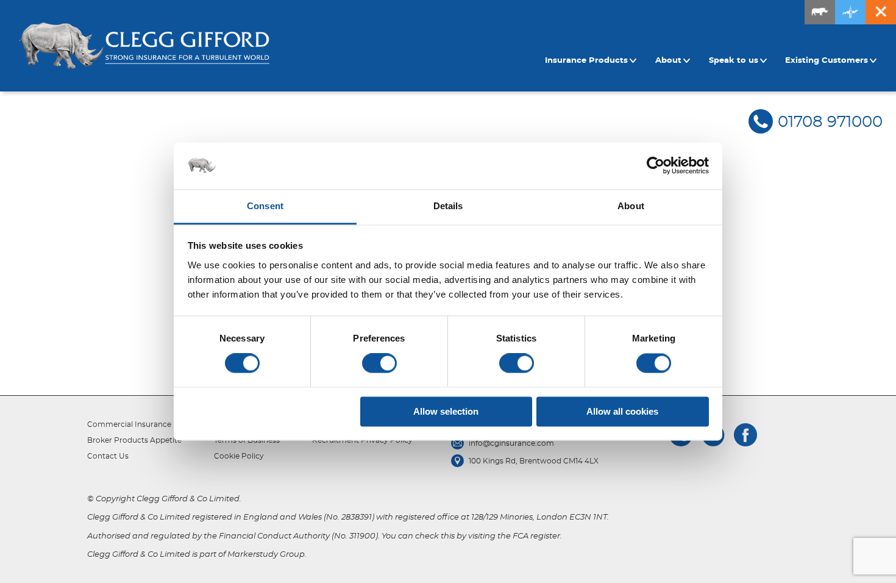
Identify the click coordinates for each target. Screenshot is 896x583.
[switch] (379, 363)
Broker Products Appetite (134, 440)
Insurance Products (586, 61)
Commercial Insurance (129, 424)
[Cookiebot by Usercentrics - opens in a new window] (655, 166)
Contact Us (108, 456)
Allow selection (445, 411)
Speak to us (733, 61)
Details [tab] (448, 206)
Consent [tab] (265, 206)
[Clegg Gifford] (144, 46)
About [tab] (630, 206)
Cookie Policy (239, 456)
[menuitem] (592, 61)
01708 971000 (830, 122)
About (668, 61)
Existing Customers (826, 61)
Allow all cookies (622, 411)
